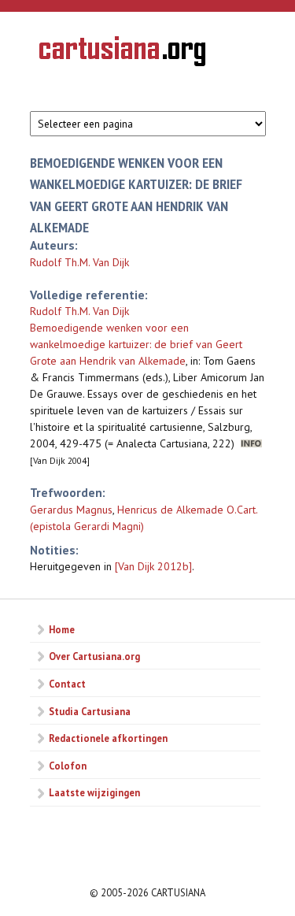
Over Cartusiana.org (94, 656)
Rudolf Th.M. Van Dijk (79, 262)
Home (62, 629)
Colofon (68, 765)
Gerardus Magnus (71, 510)
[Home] (122, 53)
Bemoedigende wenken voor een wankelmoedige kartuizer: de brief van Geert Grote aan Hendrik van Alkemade (136, 344)
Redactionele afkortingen (108, 738)
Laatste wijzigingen (94, 792)
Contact (67, 683)
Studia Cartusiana (90, 711)
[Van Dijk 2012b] (153, 566)
